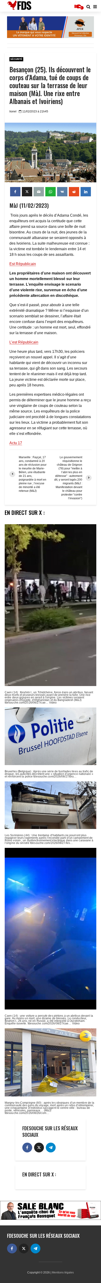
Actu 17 (15, 443)
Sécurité (16, 59)
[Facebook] (27, 1147)
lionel (12, 111)
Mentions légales (63, 1272)
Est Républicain (22, 264)
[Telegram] (51, 1147)
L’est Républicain (23, 342)
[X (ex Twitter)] (39, 1147)
